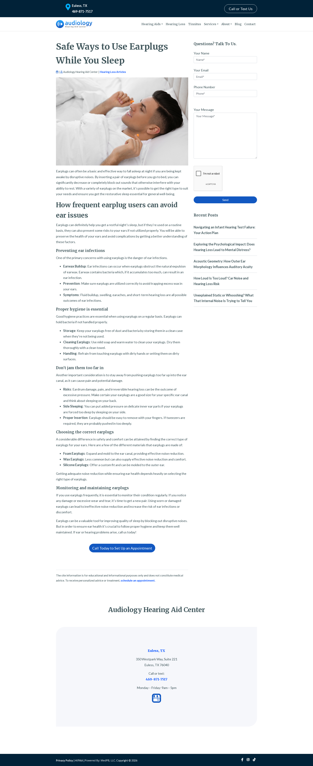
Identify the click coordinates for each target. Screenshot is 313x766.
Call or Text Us (241, 9)
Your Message (204, 110)
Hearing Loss (175, 24)
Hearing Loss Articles (113, 71)
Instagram (248, 759)
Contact (250, 24)
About (225, 24)
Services (210, 24)
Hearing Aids (151, 24)
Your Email (201, 70)
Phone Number (204, 87)
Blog (238, 24)
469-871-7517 (82, 11)
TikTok (254, 759)
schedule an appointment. (138, 580)
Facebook (242, 759)
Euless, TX (79, 6)
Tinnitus (194, 24)
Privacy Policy (64, 760)
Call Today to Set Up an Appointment (122, 548)
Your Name (201, 53)
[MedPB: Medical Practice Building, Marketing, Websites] (100, 760)
